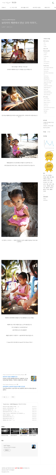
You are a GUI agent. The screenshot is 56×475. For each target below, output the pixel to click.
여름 (51, 180)
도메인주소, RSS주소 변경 (48, 125)
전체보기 (4, 7)
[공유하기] (6, 397)
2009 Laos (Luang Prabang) (47, 83)
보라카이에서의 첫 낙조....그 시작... (10, 411)
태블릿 (51, 189)
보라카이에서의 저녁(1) (7, 418)
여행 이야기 (47, 7)
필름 (48, 177)
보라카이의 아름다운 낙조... (8, 410)
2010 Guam (46, 76)
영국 (47, 184)
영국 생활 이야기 (25, 7)
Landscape (46, 56)
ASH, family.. (46, 41)
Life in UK (45, 48)
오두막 (50, 184)
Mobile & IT (46, 104)
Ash (44, 43)
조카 (46, 175)
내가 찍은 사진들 (36, 7)
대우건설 (45, 111)
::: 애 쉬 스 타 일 (46, 38)
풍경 (53, 177)
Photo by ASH (46, 51)
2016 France (46, 69)
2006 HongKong (47, 91)
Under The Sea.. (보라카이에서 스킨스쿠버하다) (13, 413)
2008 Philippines (14, 404)
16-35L (44, 186)
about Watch (46, 98)
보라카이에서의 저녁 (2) (8, 416)
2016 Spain (46, 71)
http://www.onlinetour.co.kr (9, 384)
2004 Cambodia (47, 94)
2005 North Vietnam (48, 92)
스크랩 (45, 113)
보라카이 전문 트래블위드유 (10, 376)
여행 (50, 177)
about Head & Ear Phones (49, 107)
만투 (53, 184)
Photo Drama (46, 61)
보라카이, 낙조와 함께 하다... (8, 408)
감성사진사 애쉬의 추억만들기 (10, 447)
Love (45, 44)
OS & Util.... (46, 105)
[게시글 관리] (8, 397)
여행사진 (45, 178)
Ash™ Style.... (7, 445)
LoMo (45, 58)
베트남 (52, 186)
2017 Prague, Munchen (48, 67)
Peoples (45, 52)
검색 (50, 3)
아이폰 (44, 191)
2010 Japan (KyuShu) (48, 81)
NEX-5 (48, 180)
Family (45, 46)
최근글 (44, 131)
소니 (49, 182)
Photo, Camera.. (47, 100)
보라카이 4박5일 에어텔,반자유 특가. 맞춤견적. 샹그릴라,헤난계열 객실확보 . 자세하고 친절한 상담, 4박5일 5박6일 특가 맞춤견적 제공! (15, 379)
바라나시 (51, 187)
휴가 (51, 182)
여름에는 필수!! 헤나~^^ (8, 420)
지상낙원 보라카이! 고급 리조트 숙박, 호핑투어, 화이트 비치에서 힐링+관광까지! (19, 389)
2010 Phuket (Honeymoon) (46, 78)
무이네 (48, 189)
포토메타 (49, 175)
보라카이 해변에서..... (7, 415)
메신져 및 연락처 (46, 127)
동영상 (48, 178)
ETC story (45, 96)
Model (45, 54)
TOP (53, 468)
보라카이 (45, 180)
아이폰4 (44, 177)
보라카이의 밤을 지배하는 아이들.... (10, 406)
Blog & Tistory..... (47, 102)
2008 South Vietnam (48, 85)
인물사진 (47, 187)
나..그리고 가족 (13, 7)
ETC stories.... (47, 109)
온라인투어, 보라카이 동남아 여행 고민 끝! (14, 386)
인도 (44, 175)
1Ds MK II (45, 182)
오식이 (44, 184)
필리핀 (44, 189)
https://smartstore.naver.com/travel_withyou (13, 374)
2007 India (46, 89)
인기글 (48, 131)
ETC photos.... (47, 63)
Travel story (6, 404)
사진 (44, 187)
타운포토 (48, 186)
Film (45, 60)
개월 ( (16, 468)
